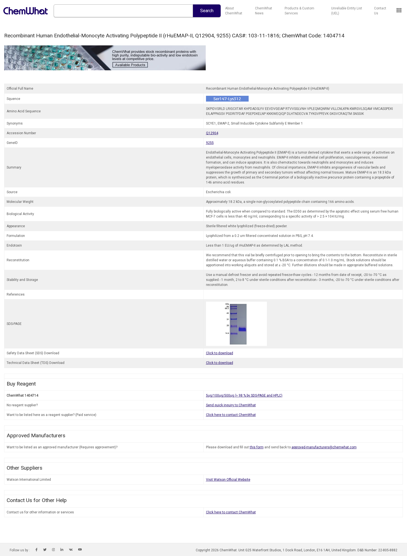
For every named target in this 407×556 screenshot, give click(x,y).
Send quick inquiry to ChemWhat (231, 405)
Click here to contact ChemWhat (231, 415)
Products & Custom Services (299, 10)
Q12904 (212, 133)
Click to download (219, 353)
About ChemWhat (233, 10)
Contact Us (380, 10)
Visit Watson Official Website (228, 480)
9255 (210, 143)
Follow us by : (20, 550)
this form (257, 447)
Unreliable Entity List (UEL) (346, 10)
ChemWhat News (263, 10)
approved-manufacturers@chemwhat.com (324, 447)
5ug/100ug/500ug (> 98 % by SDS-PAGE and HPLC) (244, 395)
